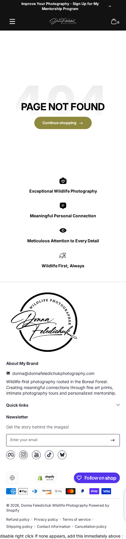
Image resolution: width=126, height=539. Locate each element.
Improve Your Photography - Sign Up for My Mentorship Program (60, 6)
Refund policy (18, 519)
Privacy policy (46, 519)
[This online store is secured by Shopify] (46, 477)
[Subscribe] (112, 440)
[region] (63, 6)
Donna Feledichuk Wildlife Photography (54, 505)
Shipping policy (19, 526)
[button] (114, 21)
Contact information (53, 526)
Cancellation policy (91, 526)
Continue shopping (59, 123)
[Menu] (12, 21)
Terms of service (76, 519)
